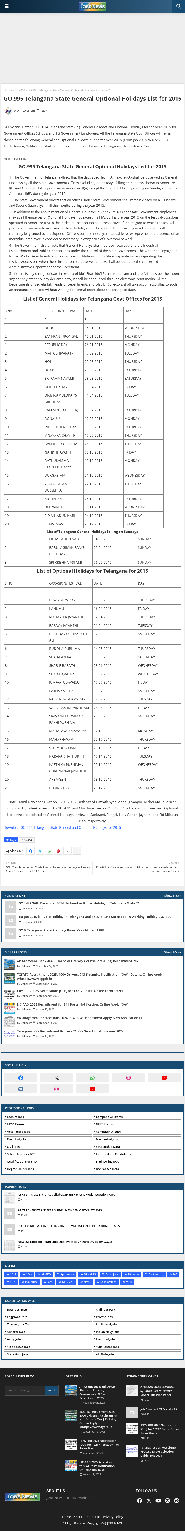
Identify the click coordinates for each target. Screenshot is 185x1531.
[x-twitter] (56, 1077)
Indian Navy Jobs (107, 1332)
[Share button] (77, 851)
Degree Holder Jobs (20, 1169)
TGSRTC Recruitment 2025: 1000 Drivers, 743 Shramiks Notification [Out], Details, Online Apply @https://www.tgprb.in (90, 977)
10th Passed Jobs (107, 1347)
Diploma (133, 1274)
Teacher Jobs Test (19, 1324)
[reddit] (176, 1500)
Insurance (31, 1282)
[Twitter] (40, 851)
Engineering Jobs (107, 1161)
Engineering (156, 1274)
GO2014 (19, 90)
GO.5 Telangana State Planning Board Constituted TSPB (61, 930)
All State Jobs (105, 1354)
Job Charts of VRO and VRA (158, 1409)
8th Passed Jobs (106, 1324)
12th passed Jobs (18, 1347)
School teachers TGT (21, 1154)
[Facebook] (30, 851)
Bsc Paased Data (107, 1169)
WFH (129, 1282)
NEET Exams (104, 1124)
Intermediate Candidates (113, 1154)
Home (8, 90)
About (77, 1517)
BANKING (90, 1274)
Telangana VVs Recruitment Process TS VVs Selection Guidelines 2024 (70, 1031)
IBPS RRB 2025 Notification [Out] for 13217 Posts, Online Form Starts (70, 991)
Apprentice (67, 1274)
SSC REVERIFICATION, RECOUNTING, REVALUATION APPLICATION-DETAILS (69, 1226)
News (87, 1282)
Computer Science (108, 1132)
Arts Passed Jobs (18, 1132)
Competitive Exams (109, 1117)
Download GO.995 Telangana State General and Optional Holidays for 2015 (62, 827)
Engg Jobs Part (17, 1317)
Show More (172, 952)
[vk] (20, 1088)
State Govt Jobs (17, 1354)
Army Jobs (14, 1339)
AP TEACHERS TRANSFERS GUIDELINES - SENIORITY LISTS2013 (60, 1210)
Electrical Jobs (16, 1139)
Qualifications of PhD (22, 1161)
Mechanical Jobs (107, 1139)
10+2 (13, 1274)
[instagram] (128, 1077)
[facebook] (20, 1077)
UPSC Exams (15, 1124)
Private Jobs (104, 1317)
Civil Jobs (13, 1147)
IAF (175, 1274)
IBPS (13, 1282)
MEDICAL (68, 1282)
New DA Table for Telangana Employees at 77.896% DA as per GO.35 (65, 1242)
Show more (172, 895)
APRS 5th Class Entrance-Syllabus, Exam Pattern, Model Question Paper (67, 1194)
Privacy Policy (113, 1517)
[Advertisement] (92, 48)
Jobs (50, 1282)
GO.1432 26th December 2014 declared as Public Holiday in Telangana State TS (79, 903)
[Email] (67, 851)
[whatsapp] (92, 1077)
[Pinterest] (58, 851)
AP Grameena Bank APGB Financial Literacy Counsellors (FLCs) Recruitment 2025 (78, 961)
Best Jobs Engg (17, 1309)
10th (29, 1274)
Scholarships (108, 1282)
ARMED (46, 1274)
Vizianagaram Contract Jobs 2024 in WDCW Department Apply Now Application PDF (81, 1018)
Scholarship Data (108, 1147)
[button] (178, 6)
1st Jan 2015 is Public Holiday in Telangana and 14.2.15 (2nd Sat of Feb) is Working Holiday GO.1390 (94, 917)
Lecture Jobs (15, 1117)
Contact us (93, 1517)
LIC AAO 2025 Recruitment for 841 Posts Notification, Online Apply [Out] (73, 1004)
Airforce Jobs (16, 1332)
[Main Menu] (6, 6)
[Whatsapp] (49, 851)
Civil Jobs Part (105, 1309)
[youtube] (164, 1077)
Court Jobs (112, 1274)
